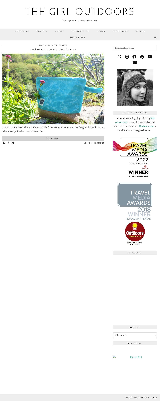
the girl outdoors (80, 12)
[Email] (135, 62)
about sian (22, 31)
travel (59, 31)
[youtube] (150, 56)
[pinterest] (142, 56)
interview (61, 45)
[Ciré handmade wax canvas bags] (53, 123)
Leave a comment (94, 143)
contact (42, 31)
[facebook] (134, 56)
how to (140, 31)
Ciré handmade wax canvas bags (53, 50)
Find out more (146, 126)
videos (101, 31)
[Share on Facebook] (4, 143)
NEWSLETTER (77, 37)
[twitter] (120, 56)
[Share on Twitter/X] (9, 143)
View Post (53, 138)
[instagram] (127, 56)
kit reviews (120, 31)
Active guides (80, 31)
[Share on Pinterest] (13, 143)
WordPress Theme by (141, 397)
